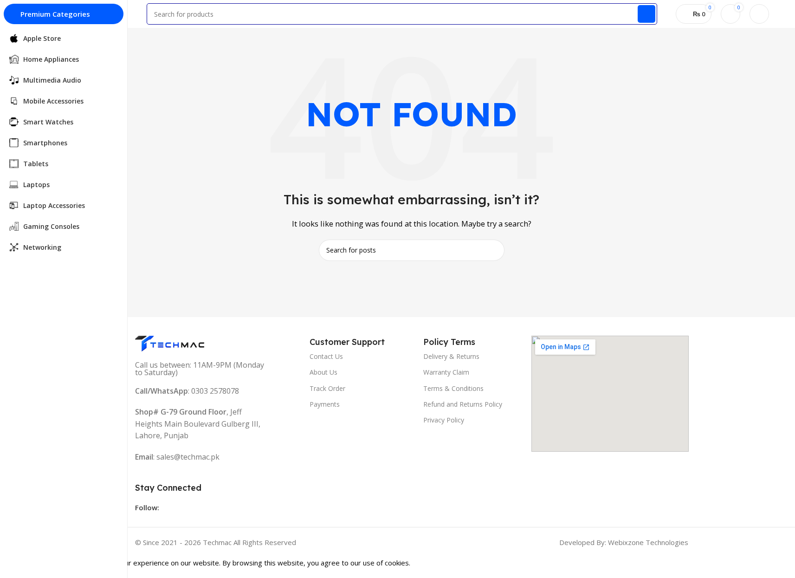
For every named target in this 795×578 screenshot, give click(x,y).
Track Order (327, 388)
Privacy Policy (443, 420)
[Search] (646, 14)
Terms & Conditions (453, 388)
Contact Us (326, 356)
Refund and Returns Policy (462, 404)
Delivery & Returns (451, 356)
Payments (325, 404)
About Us (323, 372)
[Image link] (170, 342)
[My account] (759, 14)
